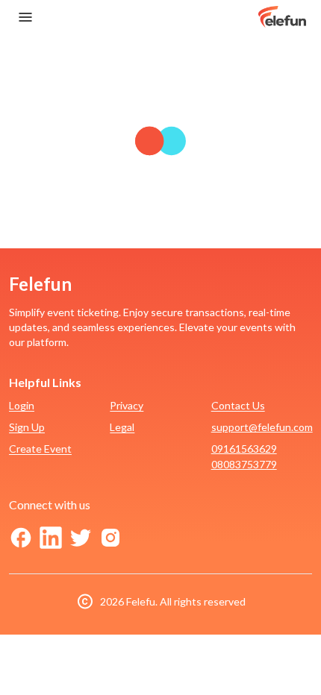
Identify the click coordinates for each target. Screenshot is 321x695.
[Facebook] (21, 538)
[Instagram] (110, 538)
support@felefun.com (262, 427)
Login (21, 405)
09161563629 (244, 448)
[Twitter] (81, 538)
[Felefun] (282, 17)
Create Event (40, 448)
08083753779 (244, 464)
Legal (122, 427)
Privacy (126, 405)
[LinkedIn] (51, 538)
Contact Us (238, 405)
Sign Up (27, 427)
